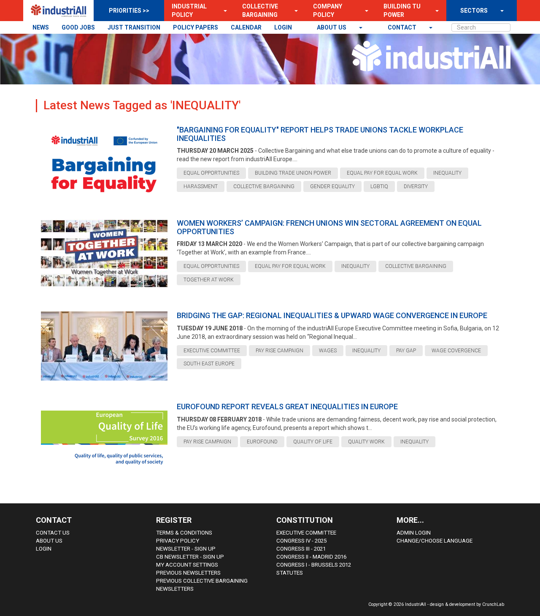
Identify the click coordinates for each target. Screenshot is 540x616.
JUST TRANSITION (134, 27)
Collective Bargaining (260, 10)
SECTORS (474, 10)
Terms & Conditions (184, 533)
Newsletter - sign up (186, 549)
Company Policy (327, 10)
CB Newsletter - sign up (190, 557)
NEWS (40, 27)
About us (332, 27)
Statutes (289, 573)
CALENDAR (246, 27)
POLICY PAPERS (195, 27)
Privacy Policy (177, 541)
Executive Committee (306, 533)
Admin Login (414, 533)
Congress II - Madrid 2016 (311, 557)
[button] (223, 10)
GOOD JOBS (78, 27)
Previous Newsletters (188, 573)
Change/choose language (434, 541)
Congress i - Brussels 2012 (313, 565)
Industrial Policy (189, 10)
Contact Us (53, 533)
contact (403, 27)
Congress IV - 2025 (301, 541)
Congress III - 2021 (301, 549)
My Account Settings (187, 565)
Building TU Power (402, 10)
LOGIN (283, 27)
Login (43, 549)
